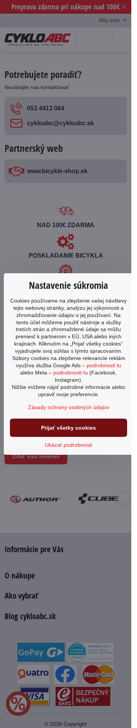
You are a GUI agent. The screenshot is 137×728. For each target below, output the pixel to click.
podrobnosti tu (104, 365)
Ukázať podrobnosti (68, 445)
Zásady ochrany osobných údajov (68, 407)
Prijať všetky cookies (68, 428)
